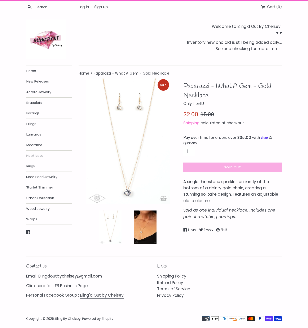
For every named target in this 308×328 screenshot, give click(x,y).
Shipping (191, 122)
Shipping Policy (171, 276)
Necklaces (34, 155)
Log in (84, 6)
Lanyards (33, 134)
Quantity (190, 143)
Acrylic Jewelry (38, 92)
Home (31, 70)
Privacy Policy (170, 295)
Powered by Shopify (97, 318)
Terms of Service (173, 289)
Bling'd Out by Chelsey (102, 295)
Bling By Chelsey (68, 318)
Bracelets (34, 102)
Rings (30, 166)
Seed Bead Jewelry (41, 176)
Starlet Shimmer (39, 187)
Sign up (101, 6)
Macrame (34, 145)
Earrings (33, 113)
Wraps (31, 219)
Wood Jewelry (38, 208)
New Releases (37, 81)
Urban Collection (40, 198)
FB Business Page (71, 286)
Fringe (31, 123)
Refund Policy (170, 282)
